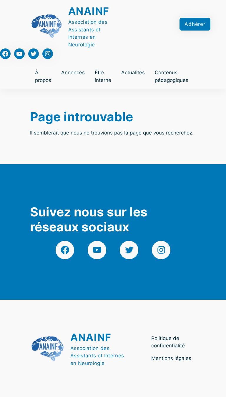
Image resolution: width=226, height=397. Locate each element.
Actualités (133, 72)
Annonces (73, 72)
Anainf (88, 11)
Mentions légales (171, 358)
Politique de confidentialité (168, 342)
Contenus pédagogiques (171, 76)
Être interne (103, 76)
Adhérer (195, 24)
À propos (43, 76)
